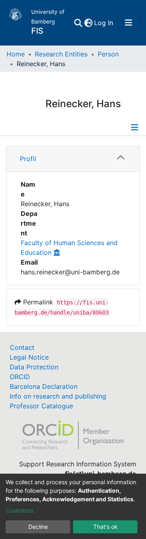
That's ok (105, 526)
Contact (22, 347)
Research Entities (61, 54)
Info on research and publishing (58, 396)
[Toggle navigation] (128, 23)
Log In (104, 23)
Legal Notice (29, 357)
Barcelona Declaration (43, 386)
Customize (20, 510)
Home (15, 54)
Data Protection (34, 367)
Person (108, 54)
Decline (38, 526)
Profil (28, 159)
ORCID (20, 377)
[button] (88, 23)
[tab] (73, 159)
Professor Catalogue (41, 406)
